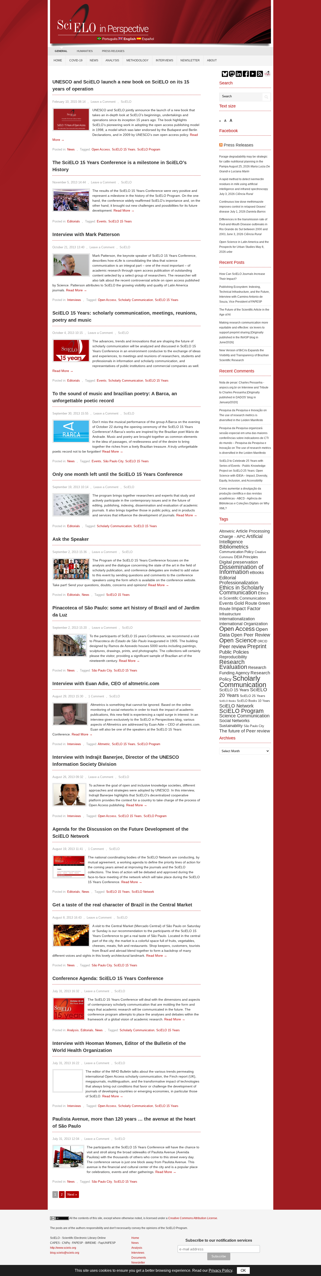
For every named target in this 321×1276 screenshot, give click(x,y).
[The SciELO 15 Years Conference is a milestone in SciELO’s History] (71, 209)
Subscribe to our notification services (218, 1240)
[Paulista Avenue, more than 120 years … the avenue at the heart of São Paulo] (68, 1166)
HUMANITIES (85, 51)
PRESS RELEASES (113, 51)
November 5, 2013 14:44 (69, 182)
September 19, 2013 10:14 (70, 487)
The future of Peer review (244, 730)
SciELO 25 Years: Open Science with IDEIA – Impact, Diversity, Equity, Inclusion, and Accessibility (243, 475)
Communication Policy (236, 552)
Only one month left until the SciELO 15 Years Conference (117, 474)
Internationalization (237, 618)
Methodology (137, 60)
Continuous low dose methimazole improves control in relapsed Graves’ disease (242, 206)
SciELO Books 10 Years (253, 701)
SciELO (126, 101)
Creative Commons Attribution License (192, 1218)
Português (109, 39)
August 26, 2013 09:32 (67, 777)
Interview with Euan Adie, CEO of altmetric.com (105, 683)
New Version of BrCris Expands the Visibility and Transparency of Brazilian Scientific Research (244, 355)
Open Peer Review (250, 634)
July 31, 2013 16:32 (65, 991)
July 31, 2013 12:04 (65, 1139)
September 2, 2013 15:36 (69, 552)
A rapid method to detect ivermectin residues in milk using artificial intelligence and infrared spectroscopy (243, 184)
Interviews (164, 60)
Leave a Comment (103, 101)
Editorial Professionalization (238, 580)
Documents (138, 1257)
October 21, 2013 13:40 (68, 247)
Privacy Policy (220, 1270)
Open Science (238, 640)
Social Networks (234, 720)
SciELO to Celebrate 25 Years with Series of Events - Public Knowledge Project (242, 465)
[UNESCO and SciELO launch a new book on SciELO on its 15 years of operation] (71, 129)
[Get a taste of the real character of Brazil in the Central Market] (71, 945)
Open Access (101, 149)
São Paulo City (113, 461)
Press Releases (238, 145)
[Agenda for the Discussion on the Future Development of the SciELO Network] (69, 876)
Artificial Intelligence (240, 539)
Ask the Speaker (70, 539)
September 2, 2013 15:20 (69, 627)
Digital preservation (238, 562)
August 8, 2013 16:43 (67, 917)
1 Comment (96, 696)
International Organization (243, 623)
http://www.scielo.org (63, 1247)
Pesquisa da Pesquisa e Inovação (241, 410)
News (94, 60)
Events (101, 221)
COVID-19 (75, 60)
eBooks (257, 572)
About (212, 60)
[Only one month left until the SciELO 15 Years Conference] (71, 514)
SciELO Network (143, 891)
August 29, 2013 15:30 (67, 696)
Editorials (73, 221)
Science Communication (244, 715)
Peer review (232, 646)
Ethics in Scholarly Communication (241, 590)
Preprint (256, 646)
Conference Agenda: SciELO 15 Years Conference (107, 978)
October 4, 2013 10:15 (67, 333)
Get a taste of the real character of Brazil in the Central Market (122, 904)
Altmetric (104, 744)
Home (58, 60)
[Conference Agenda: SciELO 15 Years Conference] (69, 1018)
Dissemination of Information (241, 569)
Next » (72, 1194)
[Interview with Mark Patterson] (71, 274)
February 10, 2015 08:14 (69, 101)
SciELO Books (227, 700)
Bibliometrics (233, 547)
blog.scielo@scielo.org (64, 1252)
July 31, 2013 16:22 (65, 1063)
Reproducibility (233, 657)
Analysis (112, 60)
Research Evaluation (233, 664)
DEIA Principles (246, 557)
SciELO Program (148, 149)
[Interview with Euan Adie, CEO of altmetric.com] (70, 723)
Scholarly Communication (135, 300)
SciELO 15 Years (123, 149)
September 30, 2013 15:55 (70, 413)
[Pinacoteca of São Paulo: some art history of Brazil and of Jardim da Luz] (70, 655)
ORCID (262, 641)
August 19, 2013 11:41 (67, 849)
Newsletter (190, 60)
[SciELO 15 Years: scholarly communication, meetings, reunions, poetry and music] (71, 360)
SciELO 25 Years (252, 696)
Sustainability (231, 725)
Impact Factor (246, 608)
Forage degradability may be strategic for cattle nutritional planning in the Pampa (243, 161)
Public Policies (234, 652)
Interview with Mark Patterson (86, 234)
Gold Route (245, 603)
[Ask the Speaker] (71, 578)
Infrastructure (230, 614)
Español (148, 39)
